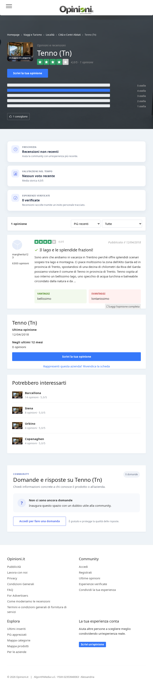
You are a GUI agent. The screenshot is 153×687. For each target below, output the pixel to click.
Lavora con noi (17, 572)
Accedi (145, 6)
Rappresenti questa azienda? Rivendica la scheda (76, 366)
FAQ (10, 590)
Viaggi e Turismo (33, 34)
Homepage (13, 34)
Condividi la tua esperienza (97, 590)
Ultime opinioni (89, 578)
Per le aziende (16, 652)
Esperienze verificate (93, 584)
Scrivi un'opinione (92, 644)
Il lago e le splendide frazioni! (66, 250)
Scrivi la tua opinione (27, 73)
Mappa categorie (18, 640)
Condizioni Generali (20, 584)
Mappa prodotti (18, 646)
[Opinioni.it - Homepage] (76, 9)
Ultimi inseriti (16, 629)
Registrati (85, 572)
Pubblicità (14, 567)
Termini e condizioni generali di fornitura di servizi (37, 609)
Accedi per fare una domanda (39, 521)
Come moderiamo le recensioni (28, 601)
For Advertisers (17, 595)
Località (50, 34)
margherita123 (20, 256)
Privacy (12, 578)
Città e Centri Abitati (69, 34)
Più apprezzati (16, 634)
